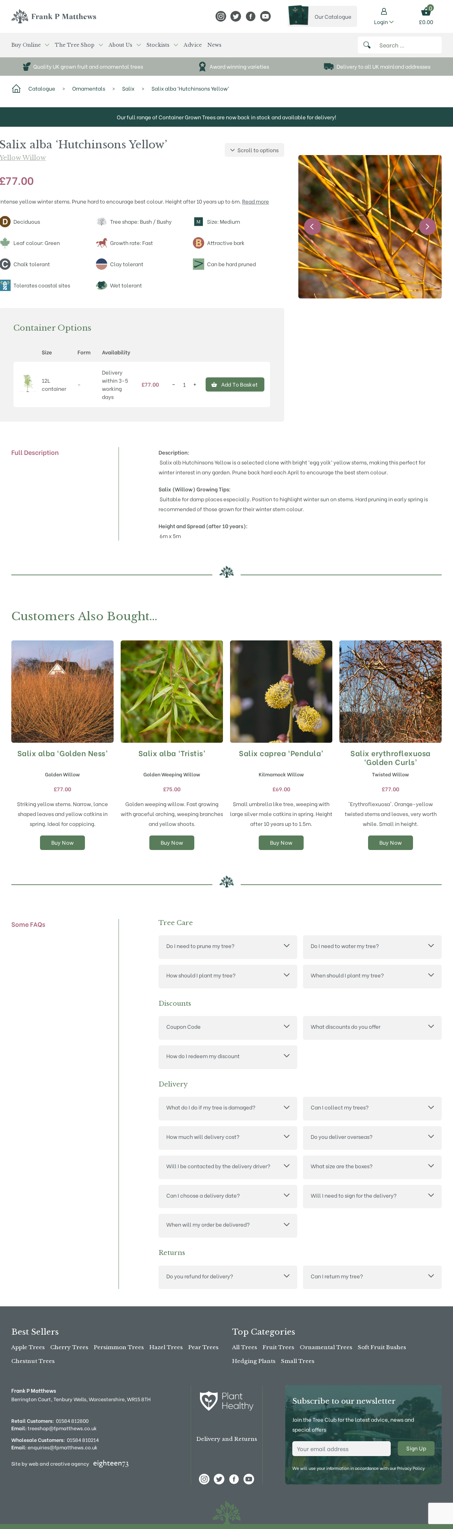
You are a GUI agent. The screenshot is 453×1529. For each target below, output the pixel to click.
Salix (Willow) (177, 489)
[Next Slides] (427, 226)
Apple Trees (28, 1347)
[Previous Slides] (312, 226)
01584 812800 (72, 1420)
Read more (255, 201)
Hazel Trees (166, 1347)
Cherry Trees (69, 1347)
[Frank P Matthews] (53, 16)
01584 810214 (83, 1439)
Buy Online (26, 45)
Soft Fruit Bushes (382, 1347)
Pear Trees (203, 1347)
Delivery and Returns (226, 1439)
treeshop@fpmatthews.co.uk (54, 1428)
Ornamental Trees (326, 1347)
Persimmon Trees (119, 1347)
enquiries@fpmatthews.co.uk (54, 1447)
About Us (120, 45)
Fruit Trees (278, 1347)
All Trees (244, 1347)
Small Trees (297, 1361)
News (214, 45)
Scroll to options (258, 150)
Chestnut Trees (33, 1361)
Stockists (158, 45)
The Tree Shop (74, 45)
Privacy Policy (411, 1468)
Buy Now (62, 842)
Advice (193, 45)
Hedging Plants (253, 1361)
